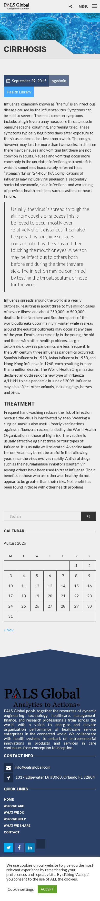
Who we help (15, 819)
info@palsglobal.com (32, 767)
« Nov (9, 630)
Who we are (14, 806)
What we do (14, 812)
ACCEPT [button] (47, 889)
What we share (17, 826)
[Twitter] (9, 847)
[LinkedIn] (30, 847)
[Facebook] (20, 847)
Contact (11, 832)
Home (9, 799)
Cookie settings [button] (21, 889)
